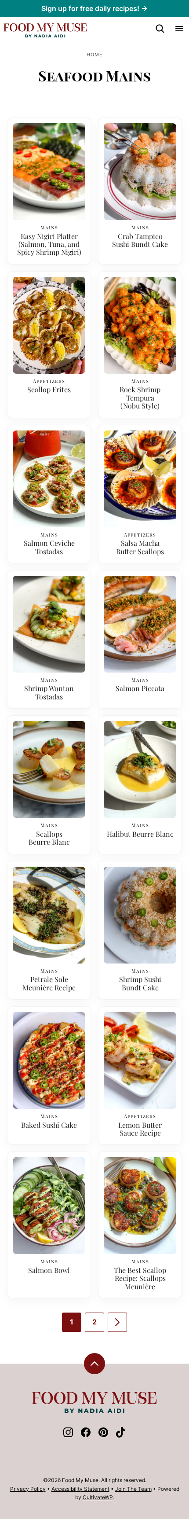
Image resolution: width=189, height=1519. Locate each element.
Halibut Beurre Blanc (140, 834)
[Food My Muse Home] (45, 30)
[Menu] (179, 28)
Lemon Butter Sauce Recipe (140, 1129)
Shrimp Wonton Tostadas (49, 692)
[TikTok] (121, 1435)
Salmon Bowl (49, 1270)
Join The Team (133, 1489)
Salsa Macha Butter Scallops (140, 547)
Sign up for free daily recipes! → (94, 8)
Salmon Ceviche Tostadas (49, 547)
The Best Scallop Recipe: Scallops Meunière (140, 1278)
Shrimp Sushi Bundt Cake (140, 983)
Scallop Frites (49, 390)
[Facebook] (85, 1435)
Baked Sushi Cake (49, 1125)
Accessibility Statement (80, 1489)
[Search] (160, 28)
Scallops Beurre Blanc (49, 838)
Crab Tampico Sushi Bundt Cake (140, 240)
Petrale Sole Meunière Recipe (49, 983)
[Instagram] (68, 1435)
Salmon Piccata (140, 688)
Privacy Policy (28, 1489)
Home (95, 54)
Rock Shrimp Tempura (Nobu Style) (140, 398)
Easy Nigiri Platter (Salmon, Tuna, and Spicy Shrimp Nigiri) (49, 244)
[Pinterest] (103, 1435)
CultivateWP (98, 1497)
